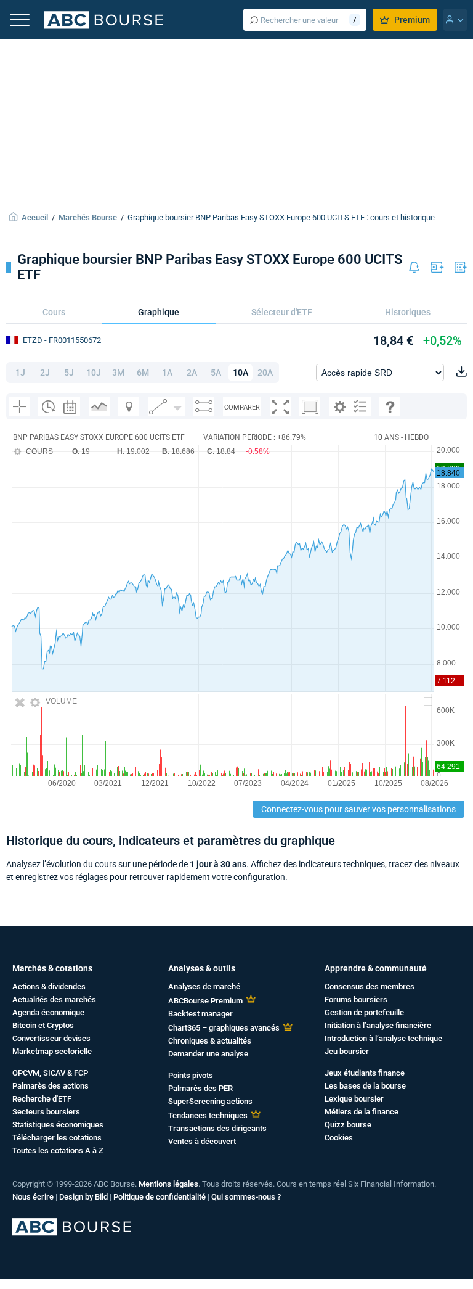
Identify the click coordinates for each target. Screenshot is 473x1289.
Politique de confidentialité (159, 1196)
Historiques (408, 312)
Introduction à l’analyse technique (383, 1038)
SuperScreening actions (210, 1101)
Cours (53, 312)
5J (69, 372)
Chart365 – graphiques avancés (224, 1027)
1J (20, 372)
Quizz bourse (348, 1124)
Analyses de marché (204, 986)
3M (118, 372)
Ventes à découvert (202, 1141)
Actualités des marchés (54, 999)
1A (167, 372)
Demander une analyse (208, 1053)
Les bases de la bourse (365, 1085)
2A (192, 372)
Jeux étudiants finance (365, 1072)
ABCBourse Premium (205, 1000)
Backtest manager (200, 1013)
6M (143, 372)
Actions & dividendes (49, 986)
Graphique (158, 312)
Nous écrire (33, 1196)
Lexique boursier (354, 1098)
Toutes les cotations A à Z (57, 1150)
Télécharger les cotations (57, 1137)
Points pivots (190, 1075)
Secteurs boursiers (46, 1111)
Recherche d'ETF (41, 1098)
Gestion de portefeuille (364, 1012)
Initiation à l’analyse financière (378, 1025)
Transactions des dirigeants (217, 1128)
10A (240, 372)
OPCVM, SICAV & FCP (50, 1072)
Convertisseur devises (51, 1038)
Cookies (339, 1137)
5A (216, 372)
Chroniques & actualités (209, 1040)
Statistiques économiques (57, 1124)
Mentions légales (168, 1183)
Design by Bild (83, 1196)
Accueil (35, 217)
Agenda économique (48, 1012)
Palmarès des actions (50, 1085)
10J (93, 372)
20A (265, 372)
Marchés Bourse (88, 217)
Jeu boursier (347, 1051)
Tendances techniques (208, 1115)
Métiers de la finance (361, 1111)
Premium (412, 20)
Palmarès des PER (200, 1088)
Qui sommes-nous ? (246, 1196)
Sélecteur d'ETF (281, 312)
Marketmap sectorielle (52, 1051)
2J (45, 372)
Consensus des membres (369, 986)
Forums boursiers (356, 999)
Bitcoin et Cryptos (43, 1025)
